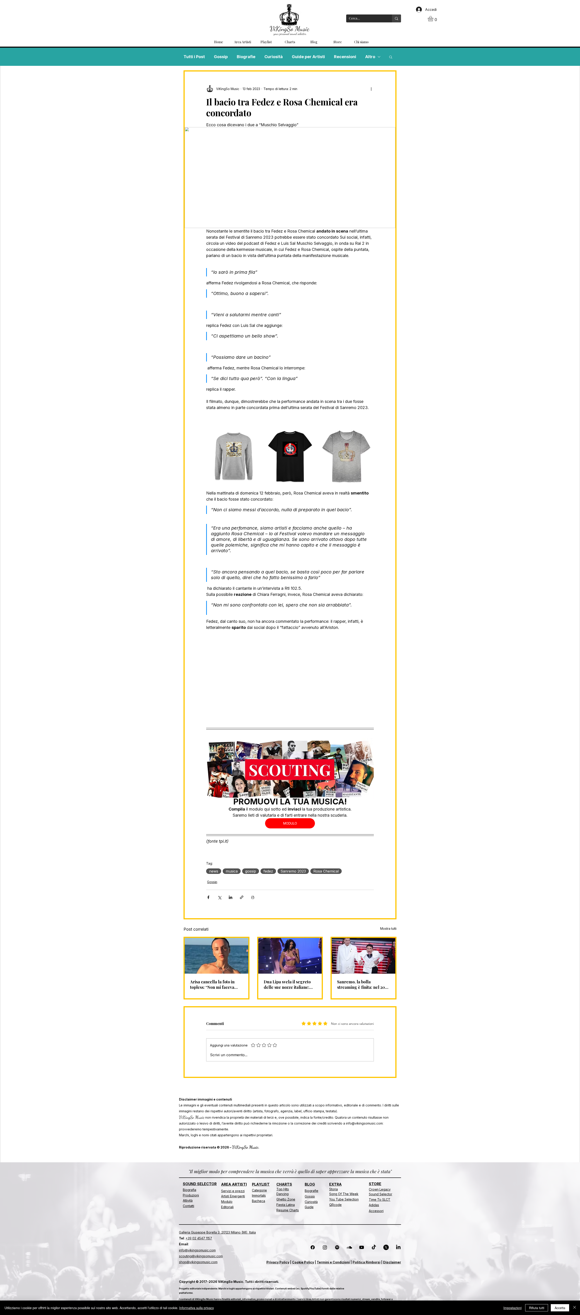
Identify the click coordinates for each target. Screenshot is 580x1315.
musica (232, 871)
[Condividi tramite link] (241, 897)
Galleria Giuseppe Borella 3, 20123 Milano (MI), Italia (217, 1232)
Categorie (259, 1190)
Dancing (282, 1194)
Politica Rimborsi (366, 1262)
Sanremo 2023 (293, 871)
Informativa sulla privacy (196, 1307)
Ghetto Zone (285, 1199)
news (213, 871)
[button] (434, 18)
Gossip (221, 56)
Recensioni (345, 56)
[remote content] (290, 677)
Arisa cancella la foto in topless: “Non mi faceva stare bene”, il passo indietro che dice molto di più (214, 984)
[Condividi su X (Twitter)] (219, 897)
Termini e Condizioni (333, 1262)
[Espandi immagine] (255, 435)
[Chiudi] (574, 1307)
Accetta (560, 1307)
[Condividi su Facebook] (208, 897)
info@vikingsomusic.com (364, 1123)
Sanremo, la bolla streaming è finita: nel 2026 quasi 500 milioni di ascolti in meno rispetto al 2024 (363, 984)
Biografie (246, 56)
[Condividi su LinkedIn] (230, 897)
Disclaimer (392, 1262)
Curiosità (273, 56)
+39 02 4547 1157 (199, 1238)
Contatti (188, 1206)
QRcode (335, 1205)
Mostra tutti (388, 928)
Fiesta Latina (285, 1205)
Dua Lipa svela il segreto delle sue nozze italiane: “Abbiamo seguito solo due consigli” (289, 984)
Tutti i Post (194, 56)
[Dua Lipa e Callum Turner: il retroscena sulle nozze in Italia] (290, 956)
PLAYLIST (261, 1184)
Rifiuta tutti (536, 1307)
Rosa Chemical (326, 871)
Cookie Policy (303, 1262)
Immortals (259, 1195)
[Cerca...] (396, 18)
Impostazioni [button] (512, 1307)
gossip (250, 871)
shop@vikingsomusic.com (198, 1262)
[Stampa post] (253, 897)
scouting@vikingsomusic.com (201, 1256)
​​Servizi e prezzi (233, 1191)
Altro (370, 56)
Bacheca (258, 1201)
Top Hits (282, 1189)
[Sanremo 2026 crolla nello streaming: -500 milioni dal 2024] (363, 956)
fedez (268, 871)
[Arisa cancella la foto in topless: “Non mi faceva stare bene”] (216, 956)
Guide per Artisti (308, 56)
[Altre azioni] (371, 88)
